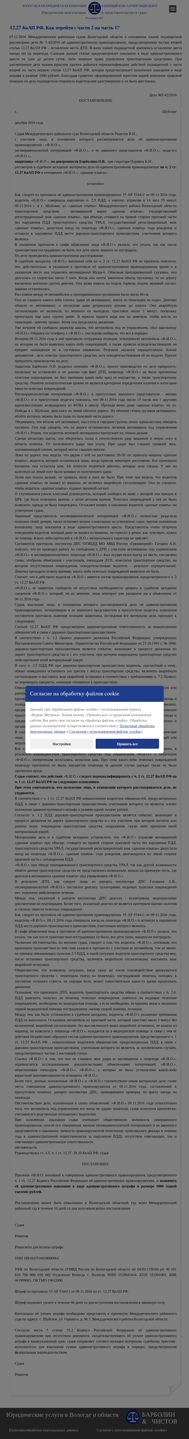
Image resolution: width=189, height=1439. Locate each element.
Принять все (127, 743)
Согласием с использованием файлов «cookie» (105, 731)
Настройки (62, 743)
